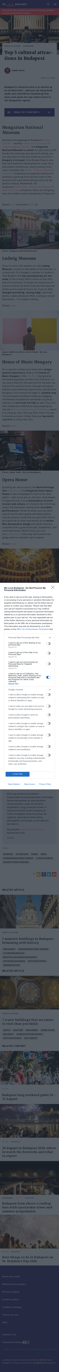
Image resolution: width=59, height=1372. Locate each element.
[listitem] (29, 637)
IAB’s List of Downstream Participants (33, 629)
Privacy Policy (45, 784)
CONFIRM (17, 774)
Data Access (29, 784)
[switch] (48, 643)
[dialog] (29, 686)
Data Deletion (14, 784)
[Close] (53, 588)
